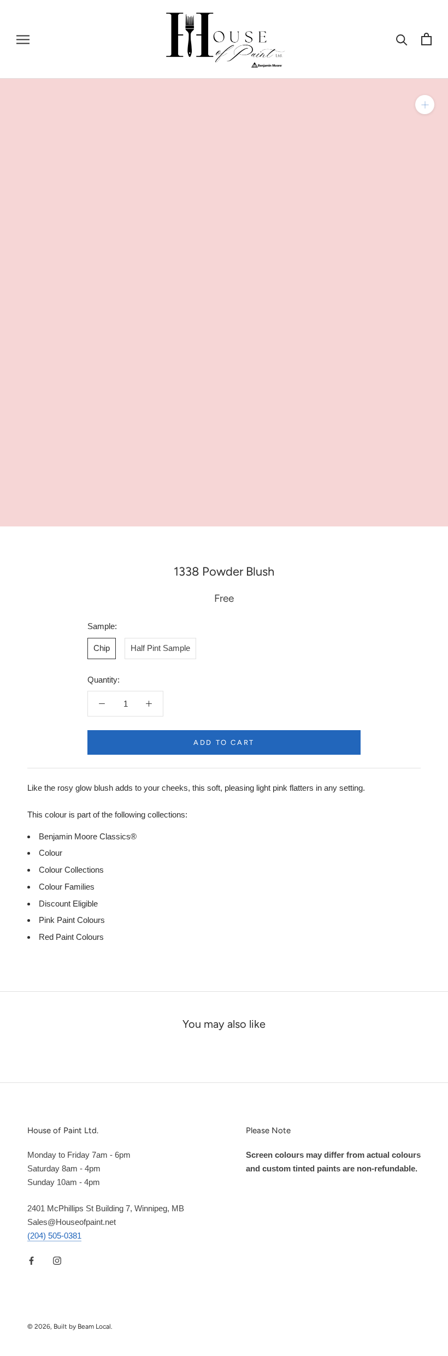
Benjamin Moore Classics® (88, 836)
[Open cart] (426, 39)
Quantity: (103, 679)
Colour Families (67, 886)
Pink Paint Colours (72, 920)
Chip (101, 648)
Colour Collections (71, 869)
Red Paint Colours (71, 936)
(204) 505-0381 (54, 1235)
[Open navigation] (23, 39)
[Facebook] (31, 1261)
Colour (50, 852)
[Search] (402, 39)
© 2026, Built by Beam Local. (70, 1326)
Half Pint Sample (160, 648)
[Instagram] (57, 1261)
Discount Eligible (68, 903)
